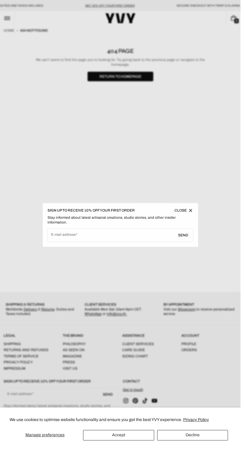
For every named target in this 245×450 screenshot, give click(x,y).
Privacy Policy (196, 419)
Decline (193, 435)
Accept (118, 435)
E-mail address (63, 235)
